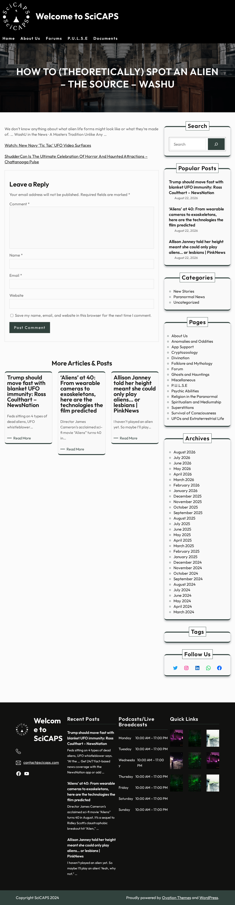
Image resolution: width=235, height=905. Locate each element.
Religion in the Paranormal (194, 396)
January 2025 (185, 556)
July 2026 (181, 457)
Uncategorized (186, 302)
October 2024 (185, 573)
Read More (23, 438)
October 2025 (185, 507)
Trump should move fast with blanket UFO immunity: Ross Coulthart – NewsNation (196, 187)
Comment (19, 203)
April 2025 (182, 540)
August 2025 (184, 518)
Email (15, 275)
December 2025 (187, 496)
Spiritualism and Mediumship (196, 401)
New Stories (183, 291)
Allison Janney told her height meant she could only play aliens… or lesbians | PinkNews (197, 247)
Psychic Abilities (185, 390)
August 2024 (184, 584)
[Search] (216, 144)
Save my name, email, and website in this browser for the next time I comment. (83, 315)
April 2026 (182, 474)
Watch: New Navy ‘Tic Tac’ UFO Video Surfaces (48, 145)
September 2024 (188, 578)
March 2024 (183, 611)
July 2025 (181, 523)
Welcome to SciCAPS (77, 16)
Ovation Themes (176, 897)
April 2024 (182, 606)
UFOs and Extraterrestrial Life (197, 418)
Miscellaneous (183, 379)
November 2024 (187, 567)
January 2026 (185, 490)
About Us (179, 335)
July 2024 (181, 589)
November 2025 (187, 501)
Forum (177, 368)
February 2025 (186, 551)
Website (16, 295)
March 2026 (183, 479)
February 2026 (186, 485)
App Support (182, 346)
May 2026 (182, 468)
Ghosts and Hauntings (190, 374)
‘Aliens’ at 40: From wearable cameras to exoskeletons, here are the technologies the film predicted (196, 217)
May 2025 (182, 534)
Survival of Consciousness (193, 412)
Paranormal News (189, 296)
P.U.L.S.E (179, 385)
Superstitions (182, 407)
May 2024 (182, 600)
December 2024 (187, 562)
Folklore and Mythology (192, 363)
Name (16, 255)
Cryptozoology (184, 352)
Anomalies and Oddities (192, 341)
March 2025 (183, 545)
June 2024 (182, 595)
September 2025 (187, 512)
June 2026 (182, 463)
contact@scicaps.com (41, 762)
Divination (180, 357)
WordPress (208, 897)
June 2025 (182, 529)
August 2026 (184, 452)
